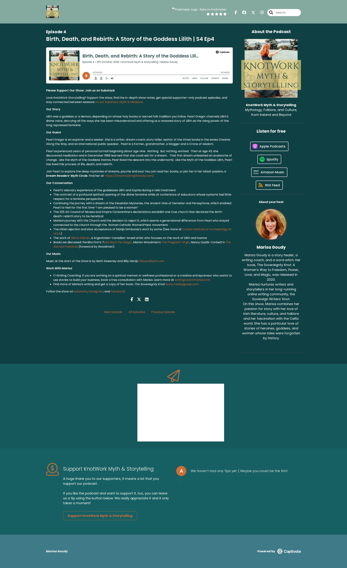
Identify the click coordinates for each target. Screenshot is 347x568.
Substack (80, 291)
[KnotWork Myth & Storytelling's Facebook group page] (242, 12)
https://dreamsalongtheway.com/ (129, 176)
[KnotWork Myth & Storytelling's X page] (251, 12)
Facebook (118, 291)
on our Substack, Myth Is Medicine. (119, 102)
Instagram (95, 291)
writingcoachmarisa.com (192, 280)
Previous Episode (163, 312)
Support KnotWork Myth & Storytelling (100, 515)
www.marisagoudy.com (182, 284)
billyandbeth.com (151, 261)
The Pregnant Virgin (175, 242)
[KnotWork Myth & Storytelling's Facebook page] (236, 12)
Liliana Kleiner (80, 238)
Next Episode (113, 312)
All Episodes (136, 312)
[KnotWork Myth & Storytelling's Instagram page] (260, 12)
